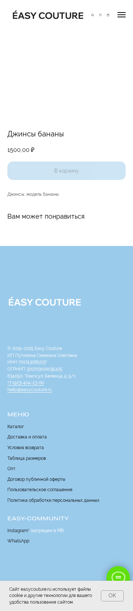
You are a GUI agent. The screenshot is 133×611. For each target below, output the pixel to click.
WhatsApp (18, 541)
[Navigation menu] (121, 14)
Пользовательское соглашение (39, 489)
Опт (11, 468)
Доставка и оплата (27, 437)
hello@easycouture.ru (29, 389)
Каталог (15, 426)
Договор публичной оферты (36, 479)
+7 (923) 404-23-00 (25, 382)
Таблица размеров (26, 458)
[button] (92, 14)
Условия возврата (25, 447)
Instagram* (18, 530)
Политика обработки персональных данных (53, 500)
